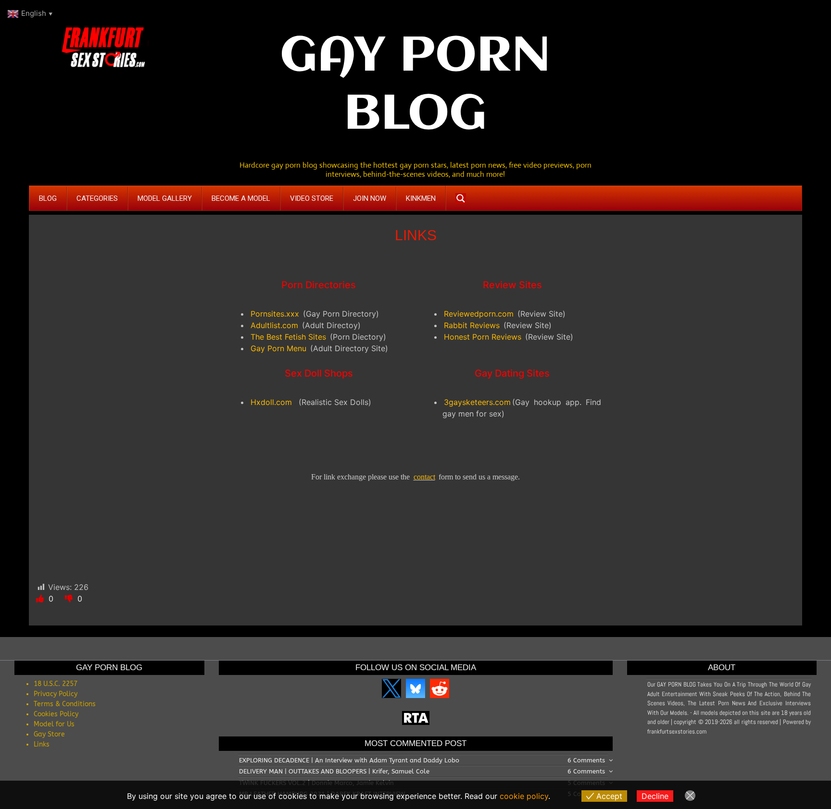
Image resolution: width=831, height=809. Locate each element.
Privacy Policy (55, 694)
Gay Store (49, 734)
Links (42, 744)
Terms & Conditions (65, 704)
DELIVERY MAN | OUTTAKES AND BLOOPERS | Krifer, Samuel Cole (334, 771)
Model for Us (54, 724)
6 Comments (586, 760)
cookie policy (524, 796)
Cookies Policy (56, 714)
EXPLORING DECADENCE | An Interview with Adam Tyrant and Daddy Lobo (349, 760)
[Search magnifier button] (460, 198)
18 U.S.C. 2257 (55, 684)
